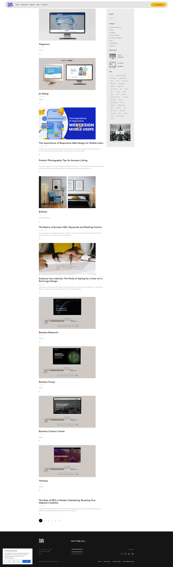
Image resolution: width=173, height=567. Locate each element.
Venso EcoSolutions (120, 116)
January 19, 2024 (42, 96)
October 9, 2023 (42, 163)
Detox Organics (121, 83)
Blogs (111, 30)
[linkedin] (129, 553)
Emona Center (120, 86)
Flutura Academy (113, 89)
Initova (111, 91)
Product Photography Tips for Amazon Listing (63, 160)
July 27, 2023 (41, 385)
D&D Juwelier (112, 83)
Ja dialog (43, 93)
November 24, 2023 (43, 146)
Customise (9, 561)
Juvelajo (124, 91)
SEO (111, 40)
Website (112, 45)
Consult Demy (124, 80)
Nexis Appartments (114, 102)
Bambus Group (47, 381)
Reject (18, 561)
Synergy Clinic (122, 110)
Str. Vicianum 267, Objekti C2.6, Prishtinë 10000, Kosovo (45, 551)
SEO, (119, 63)
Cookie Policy (11, 558)
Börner (117, 80)
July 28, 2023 (41, 335)
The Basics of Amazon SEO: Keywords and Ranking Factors (70, 227)
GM (121, 89)
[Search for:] (120, 18)
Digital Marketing (114, 35)
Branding (112, 32)
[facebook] (121, 553)
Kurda (117, 94)
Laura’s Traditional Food (115, 97)
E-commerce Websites (116, 38)
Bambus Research (48, 332)
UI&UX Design (114, 43)
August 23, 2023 (42, 284)
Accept (26, 561)
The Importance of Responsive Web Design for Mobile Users (71, 142)
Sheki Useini (118, 107)
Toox (120, 113)
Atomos (111, 75)
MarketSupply (113, 99)
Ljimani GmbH (125, 97)
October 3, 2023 (42, 214)
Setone (111, 107)
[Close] (31, 549)
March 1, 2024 (41, 47)
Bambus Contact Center (52, 431)
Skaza (125, 107)
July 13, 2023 (41, 505)
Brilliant (43, 211)
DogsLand (112, 86)
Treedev (112, 116)
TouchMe (125, 113)
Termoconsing (113, 113)
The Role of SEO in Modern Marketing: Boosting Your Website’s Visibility (67, 501)
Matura (120, 99)
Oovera (122, 102)
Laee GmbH (123, 94)
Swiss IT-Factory (113, 110)
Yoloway (43, 480)
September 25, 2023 (43, 230)
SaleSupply (112, 105)
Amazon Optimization (115, 27)
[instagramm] (125, 553)
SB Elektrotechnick (121, 105)
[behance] (132, 553)
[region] (17, 556)
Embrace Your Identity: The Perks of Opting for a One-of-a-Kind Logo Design (71, 279)
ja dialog (118, 91)
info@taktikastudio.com (77, 554)
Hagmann (44, 44)
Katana (111, 94)
